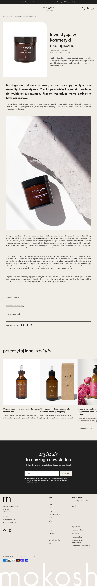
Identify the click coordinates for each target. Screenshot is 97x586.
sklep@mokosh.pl (9, 519)
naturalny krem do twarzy (63, 236)
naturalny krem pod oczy (14, 314)
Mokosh (5, 16)
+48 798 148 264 (9, 522)
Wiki (11, 16)
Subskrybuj (66, 473)
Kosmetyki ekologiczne (57, 106)
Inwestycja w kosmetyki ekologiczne (25, 16)
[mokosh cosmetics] (48, 8)
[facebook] (4, 530)
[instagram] (9, 530)
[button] (83, 8)
